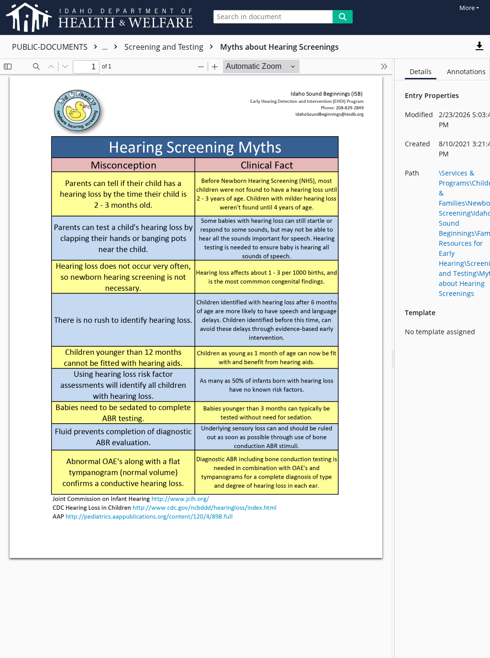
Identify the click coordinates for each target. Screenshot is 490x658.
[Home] (101, 17)
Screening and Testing (164, 47)
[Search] (343, 16)
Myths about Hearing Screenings (279, 47)
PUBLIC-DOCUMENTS (61, 47)
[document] (442, 358)
